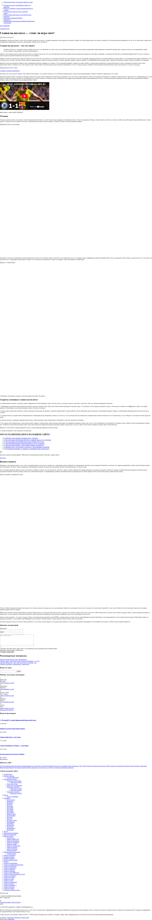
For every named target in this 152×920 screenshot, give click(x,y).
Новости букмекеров (10, 834)
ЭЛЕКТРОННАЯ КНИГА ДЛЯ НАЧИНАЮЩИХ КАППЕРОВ (24, 445)
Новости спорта (8, 836)
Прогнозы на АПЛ (16, 788)
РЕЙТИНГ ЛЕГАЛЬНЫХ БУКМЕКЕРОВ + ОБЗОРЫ (21, 438)
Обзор (2, 683)
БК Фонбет (10, 830)
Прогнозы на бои (12, 784)
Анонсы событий (9, 776)
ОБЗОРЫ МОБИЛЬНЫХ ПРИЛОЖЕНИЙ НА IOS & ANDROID (25, 443)
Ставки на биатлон (9, 871)
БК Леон (9, 819)
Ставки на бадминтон (10, 866)
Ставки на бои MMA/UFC (11, 872)
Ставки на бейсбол (9, 869)
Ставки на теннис (9, 884)
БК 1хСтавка (11, 800)
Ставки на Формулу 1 (10, 885)
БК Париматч (11, 828)
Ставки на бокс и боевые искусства (14, 874)
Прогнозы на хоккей (13, 792)
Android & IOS (8, 774)
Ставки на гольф (9, 879)
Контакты (18, 917)
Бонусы (6, 795)
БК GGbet (10, 806)
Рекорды (6, 861)
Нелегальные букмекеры (11, 833)
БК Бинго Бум (11, 814)
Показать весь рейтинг (7, 710)
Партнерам (10, 917)
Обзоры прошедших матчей (12, 852)
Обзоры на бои (11, 853)
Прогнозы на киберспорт (14, 785)
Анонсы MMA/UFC (13, 777)
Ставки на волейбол (10, 876)
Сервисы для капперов (10, 863)
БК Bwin (9, 804)
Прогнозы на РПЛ (16, 790)
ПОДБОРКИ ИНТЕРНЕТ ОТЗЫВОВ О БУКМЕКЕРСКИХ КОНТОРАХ (27, 449)
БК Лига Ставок (12, 820)
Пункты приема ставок (10, 860)
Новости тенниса (12, 847)
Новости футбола (12, 849)
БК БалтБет (10, 812)
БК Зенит (10, 817)
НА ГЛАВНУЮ (5, 26)
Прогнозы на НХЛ (16, 793)
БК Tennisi (10, 809)
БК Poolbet (10, 807)
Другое (6, 831)
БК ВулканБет (11, 815)
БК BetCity (10, 801)
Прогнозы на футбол (13, 787)
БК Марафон (11, 822)
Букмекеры (7, 798)
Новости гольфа (12, 844)
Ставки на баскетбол (10, 868)
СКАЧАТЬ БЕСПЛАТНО (10, 902)
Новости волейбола (13, 842)
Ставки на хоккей (9, 888)
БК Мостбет (10, 825)
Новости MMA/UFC (13, 839)
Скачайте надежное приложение (10, 70)
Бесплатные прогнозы (10, 779)
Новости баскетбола (13, 841)
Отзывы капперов (9, 857)
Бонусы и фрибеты (12, 796)
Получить (3, 458)
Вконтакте (11, 919)
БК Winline (10, 811)
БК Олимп (10, 826)
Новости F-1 (11, 838)
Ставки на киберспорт (10, 882)
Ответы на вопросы (9, 855)
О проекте (3, 917)
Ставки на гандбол (9, 877)
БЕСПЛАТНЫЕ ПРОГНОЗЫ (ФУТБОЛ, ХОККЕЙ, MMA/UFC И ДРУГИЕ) (28, 440)
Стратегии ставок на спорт (12, 890)
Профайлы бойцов (9, 858)
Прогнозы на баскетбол (14, 781)
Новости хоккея (12, 850)
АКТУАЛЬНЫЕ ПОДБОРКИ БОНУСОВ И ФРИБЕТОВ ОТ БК (24, 442)
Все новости (3, 759)
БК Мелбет (10, 823)
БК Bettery (10, 803)
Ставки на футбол (9, 887)
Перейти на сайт (9, 683)
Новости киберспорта (13, 845)
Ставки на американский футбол (13, 864)
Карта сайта (25, 917)
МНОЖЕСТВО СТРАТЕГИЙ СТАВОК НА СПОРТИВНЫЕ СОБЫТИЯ (27, 447)
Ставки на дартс (8, 880)
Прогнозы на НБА (16, 782)
